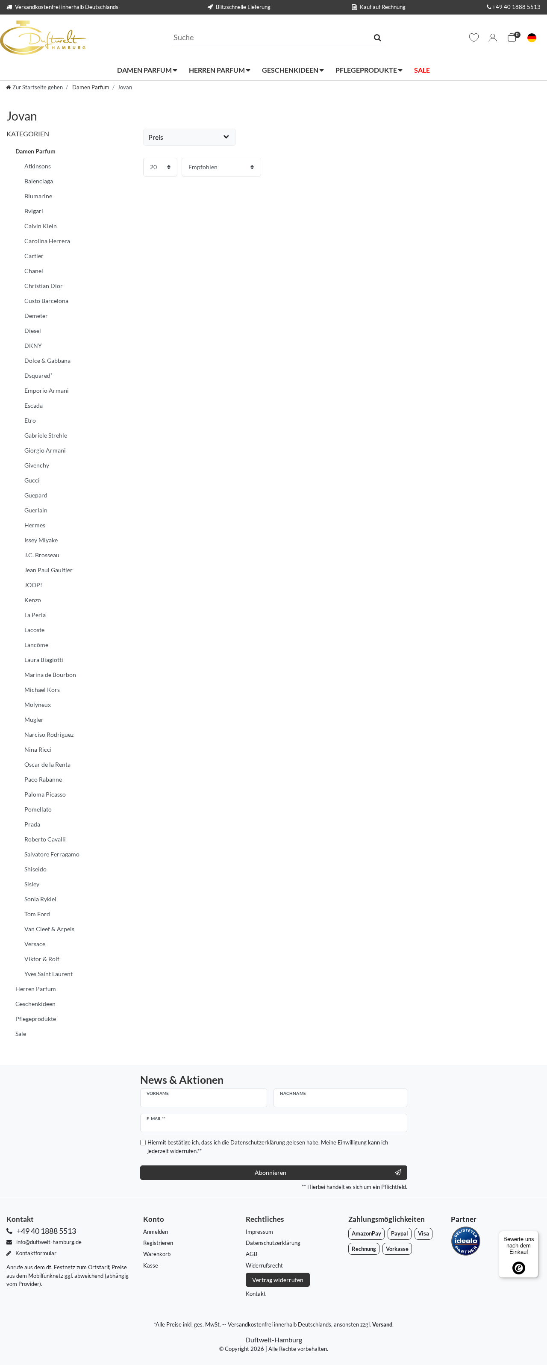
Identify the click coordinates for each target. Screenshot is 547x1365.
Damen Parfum (145, 70)
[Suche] (377, 37)
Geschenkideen (291, 70)
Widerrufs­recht (264, 1265)
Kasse (150, 1265)
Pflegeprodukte (366, 70)
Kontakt (256, 1293)
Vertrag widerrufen (277, 1279)
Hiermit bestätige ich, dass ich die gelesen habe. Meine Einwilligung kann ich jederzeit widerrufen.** (267, 1146)
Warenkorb (157, 1253)
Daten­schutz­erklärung (273, 1242)
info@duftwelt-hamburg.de (48, 1242)
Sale (422, 70)
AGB (251, 1253)
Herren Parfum (217, 70)
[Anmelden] (493, 37)
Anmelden (155, 1231)
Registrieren (158, 1242)
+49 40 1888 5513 (516, 6)
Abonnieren (270, 1172)
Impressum (259, 1231)
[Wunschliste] (474, 38)
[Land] (532, 38)
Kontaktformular (35, 1253)
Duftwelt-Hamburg (273, 1340)
